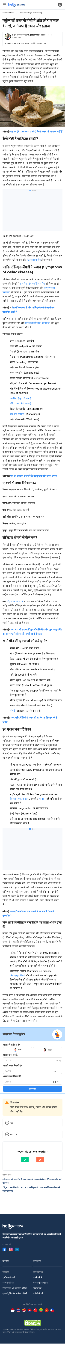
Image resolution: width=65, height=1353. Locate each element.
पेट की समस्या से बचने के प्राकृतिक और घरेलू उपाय (33, 475)
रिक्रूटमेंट (37, 1288)
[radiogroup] (32, 1049)
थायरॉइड (46, 323)
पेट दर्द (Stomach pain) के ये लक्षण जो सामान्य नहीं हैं (36, 131)
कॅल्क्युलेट (32, 1089)
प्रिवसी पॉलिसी (8, 1282)
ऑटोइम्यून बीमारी (17, 975)
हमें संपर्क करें (38, 1293)
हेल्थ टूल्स (37, 1260)
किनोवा (13, 798)
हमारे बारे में (37, 1277)
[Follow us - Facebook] (4, 1249)
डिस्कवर (6, 1260)
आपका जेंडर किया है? (11, 1044)
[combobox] (55, 1071)
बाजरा (41, 798)
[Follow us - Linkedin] (17, 1249)
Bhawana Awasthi (13, 43)
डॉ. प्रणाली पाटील (33, 35)
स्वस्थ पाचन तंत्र (8, 13)
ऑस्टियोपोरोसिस (33, 323)
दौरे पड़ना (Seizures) (20, 403)
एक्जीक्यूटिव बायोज (40, 1282)
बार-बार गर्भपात (17, 414)
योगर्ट (12, 710)
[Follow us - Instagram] (11, 1249)
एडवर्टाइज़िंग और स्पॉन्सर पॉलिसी (15, 1293)
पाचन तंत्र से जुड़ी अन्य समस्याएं (31, 13)
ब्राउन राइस (23, 798)
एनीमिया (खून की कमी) (20, 398)
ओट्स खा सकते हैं (15, 601)
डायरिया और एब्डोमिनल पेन (32, 283)
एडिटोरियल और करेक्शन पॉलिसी (15, 1288)
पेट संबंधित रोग (34, 259)
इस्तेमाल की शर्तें (9, 1277)
